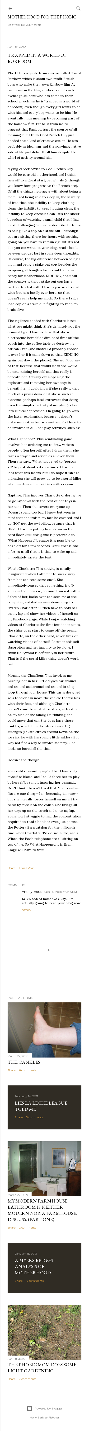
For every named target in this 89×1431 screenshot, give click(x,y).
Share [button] (11, 868)
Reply (26, 910)
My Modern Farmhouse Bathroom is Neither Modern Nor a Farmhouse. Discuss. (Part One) (42, 1210)
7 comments (27, 1379)
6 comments (27, 1070)
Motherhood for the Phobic (42, 17)
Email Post (26, 868)
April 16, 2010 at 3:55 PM (60, 892)
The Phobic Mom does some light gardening (42, 1367)
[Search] (78, 7)
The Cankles (24, 1062)
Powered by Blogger (48, 1408)
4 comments (35, 1280)
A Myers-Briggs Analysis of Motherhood (34, 1266)
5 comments (34, 1117)
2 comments (27, 1227)
